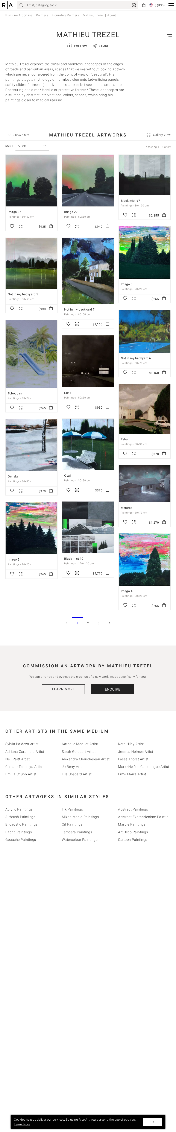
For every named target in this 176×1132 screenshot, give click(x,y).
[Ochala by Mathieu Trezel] (31, 445)
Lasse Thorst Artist (133, 759)
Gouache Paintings (20, 840)
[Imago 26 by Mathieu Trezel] (31, 180)
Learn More (63, 689)
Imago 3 (127, 284)
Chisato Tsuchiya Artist (24, 767)
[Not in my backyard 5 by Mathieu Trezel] (31, 263)
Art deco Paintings (133, 832)
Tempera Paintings (77, 832)
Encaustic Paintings (21, 824)
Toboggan (15, 393)
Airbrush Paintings (20, 817)
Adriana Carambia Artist (24, 752)
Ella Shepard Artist (77, 774)
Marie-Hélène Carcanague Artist (143, 767)
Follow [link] (77, 46)
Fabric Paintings (18, 832)
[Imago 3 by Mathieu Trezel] (144, 252)
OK (152, 1122)
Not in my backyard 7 (79, 309)
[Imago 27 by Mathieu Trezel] (88, 180)
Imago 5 (14, 559)
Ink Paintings (72, 809)
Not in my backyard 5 (23, 294)
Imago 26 (14, 212)
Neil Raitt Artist (17, 759)
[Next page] (109, 623)
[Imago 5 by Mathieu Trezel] (31, 528)
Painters (42, 15)
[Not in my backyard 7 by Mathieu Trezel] (88, 271)
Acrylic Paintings (19, 809)
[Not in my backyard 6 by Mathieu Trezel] (144, 331)
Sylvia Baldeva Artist (22, 744)
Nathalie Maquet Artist (80, 744)
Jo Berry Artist (73, 767)
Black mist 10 (73, 558)
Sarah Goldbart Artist (79, 752)
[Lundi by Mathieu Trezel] (88, 361)
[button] (171, 5)
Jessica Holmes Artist (135, 752)
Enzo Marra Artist (132, 774)
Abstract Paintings (133, 809)
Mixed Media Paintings (80, 817)
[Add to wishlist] (12, 226)
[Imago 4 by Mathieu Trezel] (144, 559)
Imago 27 (71, 212)
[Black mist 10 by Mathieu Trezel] (88, 527)
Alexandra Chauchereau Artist (86, 759)
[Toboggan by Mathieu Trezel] (31, 354)
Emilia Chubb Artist (20, 774)
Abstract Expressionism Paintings (145, 817)
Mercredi (127, 507)
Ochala (13, 476)
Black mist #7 (130, 200)
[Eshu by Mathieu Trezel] (144, 409)
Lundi (68, 392)
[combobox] (30, 146)
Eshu (124, 439)
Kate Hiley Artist (131, 744)
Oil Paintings (72, 824)
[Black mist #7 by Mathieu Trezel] (144, 175)
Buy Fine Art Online (18, 15)
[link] (134, 5)
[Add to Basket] (51, 226)
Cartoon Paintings (132, 840)
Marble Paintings (132, 824)
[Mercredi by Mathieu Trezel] (144, 483)
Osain (68, 475)
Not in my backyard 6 (136, 358)
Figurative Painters (65, 15)
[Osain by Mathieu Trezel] (88, 444)
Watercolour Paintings (80, 840)
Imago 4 (127, 591)
